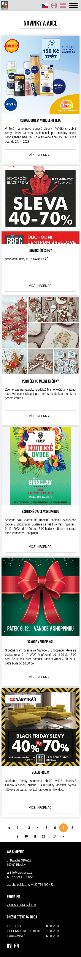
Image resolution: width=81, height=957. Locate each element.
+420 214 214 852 (21, 877)
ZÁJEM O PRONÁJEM (21, 905)
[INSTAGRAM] (16, 946)
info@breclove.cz (21, 872)
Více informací (40, 155)
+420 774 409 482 (42, 885)
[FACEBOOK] (9, 946)
